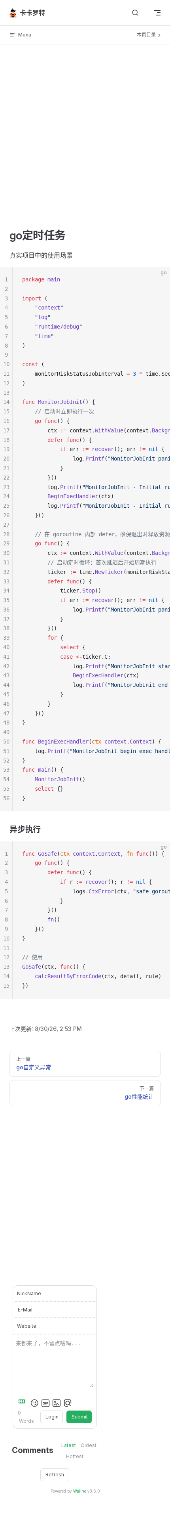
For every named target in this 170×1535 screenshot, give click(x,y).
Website (26, 1326)
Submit (80, 1417)
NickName (29, 1293)
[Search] (135, 13)
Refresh (54, 1475)
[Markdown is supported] (23, 1403)
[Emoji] (34, 1403)
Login (52, 1417)
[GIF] (45, 1403)
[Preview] (67, 1403)
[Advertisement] (85, 142)
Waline (79, 1491)
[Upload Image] (56, 1403)
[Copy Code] (157, 280)
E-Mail (25, 1310)
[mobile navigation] (157, 12)
